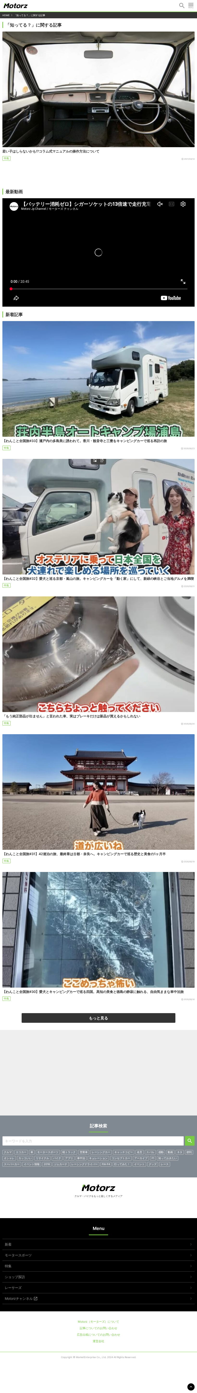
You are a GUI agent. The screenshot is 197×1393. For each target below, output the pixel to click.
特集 (6, 158)
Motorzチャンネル (19, 1298)
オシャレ (9, 1158)
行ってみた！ (122, 1164)
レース (165, 1164)
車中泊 (81, 1158)
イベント (139, 1164)
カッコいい (25, 1158)
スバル (150, 1152)
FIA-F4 (106, 1164)
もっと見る (98, 1018)
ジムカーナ (60, 1164)
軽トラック (69, 1152)
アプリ (69, 1158)
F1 (153, 1158)
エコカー (21, 1152)
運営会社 (98, 1341)
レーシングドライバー (84, 1164)
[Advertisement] (98, 1074)
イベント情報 (32, 1164)
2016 (47, 1164)
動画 (170, 1152)
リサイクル (42, 1158)
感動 (161, 1152)
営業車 (84, 1152)
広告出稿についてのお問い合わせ (98, 1334)
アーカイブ (141, 1158)
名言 (139, 1152)
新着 (8, 1244)
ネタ (179, 1152)
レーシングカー (101, 1152)
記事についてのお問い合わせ (98, 1328)
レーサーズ (13, 1288)
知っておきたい (167, 1158)
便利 (189, 1152)
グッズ (153, 1164)
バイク (57, 1158)
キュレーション (98, 1158)
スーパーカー (12, 1164)
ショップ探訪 (15, 1277)
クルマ (8, 1152)
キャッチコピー (123, 1152)
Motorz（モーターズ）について (98, 1321)
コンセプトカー (121, 1158)
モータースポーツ (47, 1152)
